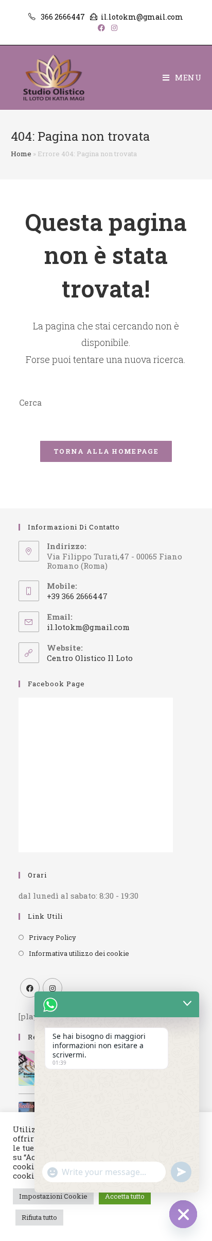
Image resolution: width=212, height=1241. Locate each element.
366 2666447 (63, 17)
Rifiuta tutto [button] (39, 1217)
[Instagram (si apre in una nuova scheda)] (112, 27)
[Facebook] (30, 988)
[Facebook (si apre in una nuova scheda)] (101, 27)
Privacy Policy (52, 937)
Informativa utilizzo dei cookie (79, 953)
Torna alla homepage (106, 451)
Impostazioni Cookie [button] (53, 1196)
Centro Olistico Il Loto (90, 658)
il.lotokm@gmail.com (142, 17)
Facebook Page (56, 683)
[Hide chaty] (183, 1214)
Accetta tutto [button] (125, 1196)
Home (21, 153)
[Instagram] (52, 988)
